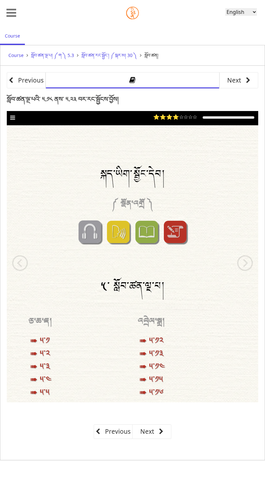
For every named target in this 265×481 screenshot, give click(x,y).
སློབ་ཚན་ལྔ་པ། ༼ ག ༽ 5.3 (52, 55)
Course (15, 35)
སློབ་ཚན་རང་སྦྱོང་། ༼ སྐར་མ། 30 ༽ (109, 55)
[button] (11, 12)
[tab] (132, 80)
